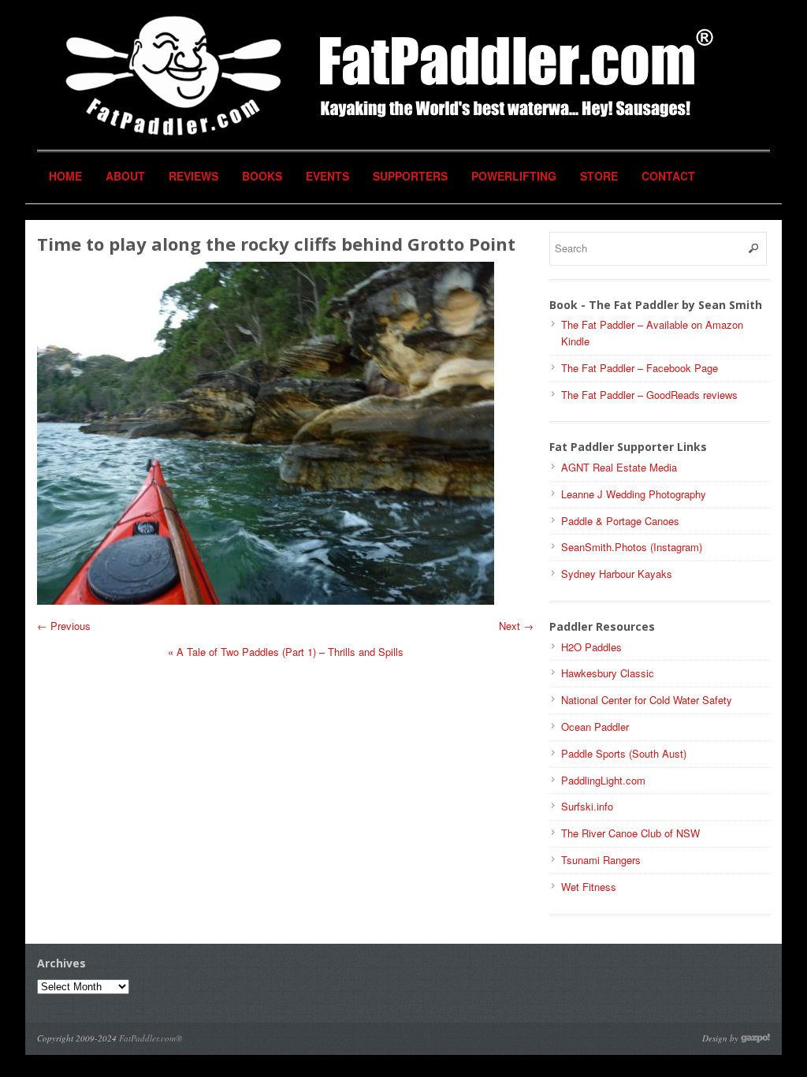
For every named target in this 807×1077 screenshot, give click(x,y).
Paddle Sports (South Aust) (623, 753)
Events (327, 176)
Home (65, 176)
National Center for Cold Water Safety (646, 699)
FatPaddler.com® (150, 1038)
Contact (668, 176)
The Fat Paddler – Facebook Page (639, 367)
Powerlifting (513, 176)
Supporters (410, 176)
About (125, 176)
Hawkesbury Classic (607, 672)
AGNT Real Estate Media (619, 467)
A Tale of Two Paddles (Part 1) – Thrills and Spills (286, 651)
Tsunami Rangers (601, 859)
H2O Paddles (591, 646)
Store (599, 176)
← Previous (64, 625)
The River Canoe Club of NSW (630, 832)
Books (262, 176)
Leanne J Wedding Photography (633, 493)
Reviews (193, 176)
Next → (516, 625)
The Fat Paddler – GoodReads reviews (649, 394)
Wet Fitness (588, 886)
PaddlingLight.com (603, 780)
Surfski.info (587, 806)
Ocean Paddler (595, 726)
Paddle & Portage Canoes (620, 520)
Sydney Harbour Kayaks (616, 573)
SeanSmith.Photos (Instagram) (631, 546)
